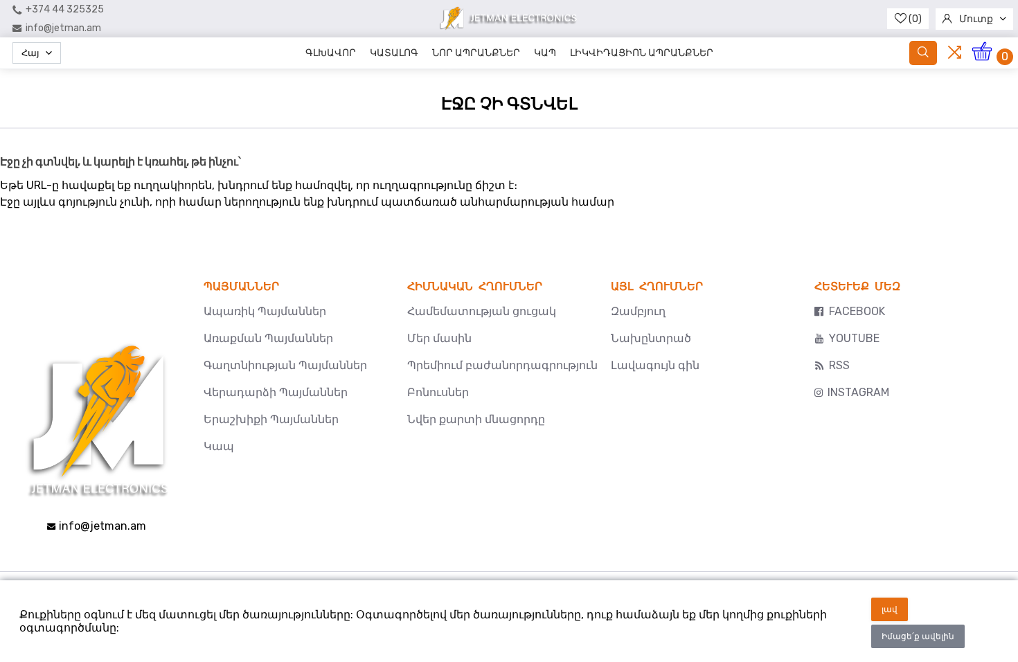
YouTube (854, 338)
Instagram (858, 392)
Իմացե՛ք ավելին (918, 636)
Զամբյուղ (638, 311)
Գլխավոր (330, 53)
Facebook (857, 311)
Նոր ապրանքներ (476, 53)
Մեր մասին (439, 338)
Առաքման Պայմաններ (268, 338)
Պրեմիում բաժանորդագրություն (502, 365)
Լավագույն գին (655, 365)
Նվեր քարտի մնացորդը (476, 419)
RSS (839, 365)
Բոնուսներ (438, 392)
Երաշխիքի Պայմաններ (271, 419)
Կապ (545, 53)
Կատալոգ (394, 53)
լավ (890, 609)
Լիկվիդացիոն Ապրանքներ (641, 53)
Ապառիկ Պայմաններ (265, 311)
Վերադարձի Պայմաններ (276, 392)
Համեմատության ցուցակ (481, 311)
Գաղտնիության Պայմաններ (285, 365)
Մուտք (976, 19)
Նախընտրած (651, 338)
